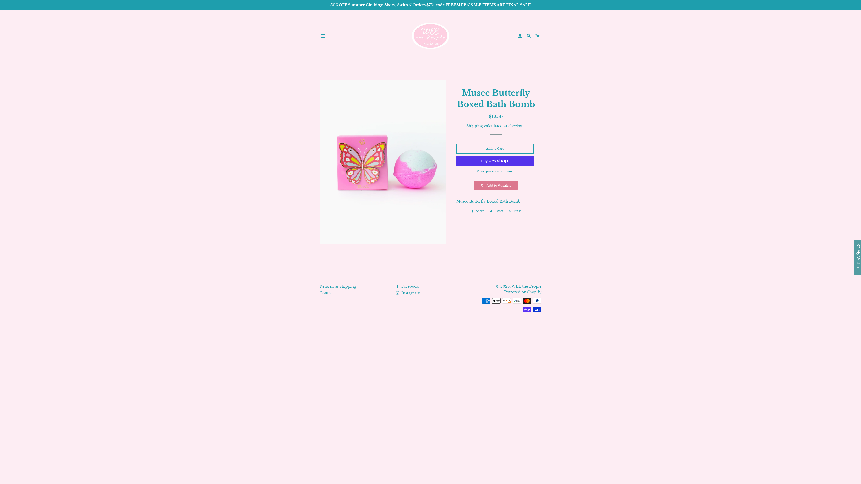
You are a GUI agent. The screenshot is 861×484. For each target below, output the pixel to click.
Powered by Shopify (522, 292)
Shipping (474, 126)
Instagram (410, 293)
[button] (496, 185)
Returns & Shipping (338, 286)
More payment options (494, 171)
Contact (327, 293)
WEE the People (526, 286)
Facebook (409, 286)
